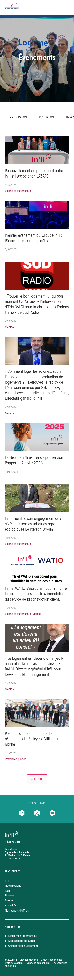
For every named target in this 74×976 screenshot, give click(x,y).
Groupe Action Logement (23, 946)
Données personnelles (39, 963)
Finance (9, 896)
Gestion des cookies (51, 960)
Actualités (11, 906)
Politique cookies (14, 963)
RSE (7, 891)
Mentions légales (29, 960)
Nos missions (13, 886)
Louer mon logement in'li (22, 936)
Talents (9, 901)
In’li (7, 881)
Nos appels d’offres (17, 911)
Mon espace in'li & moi (21, 941)
